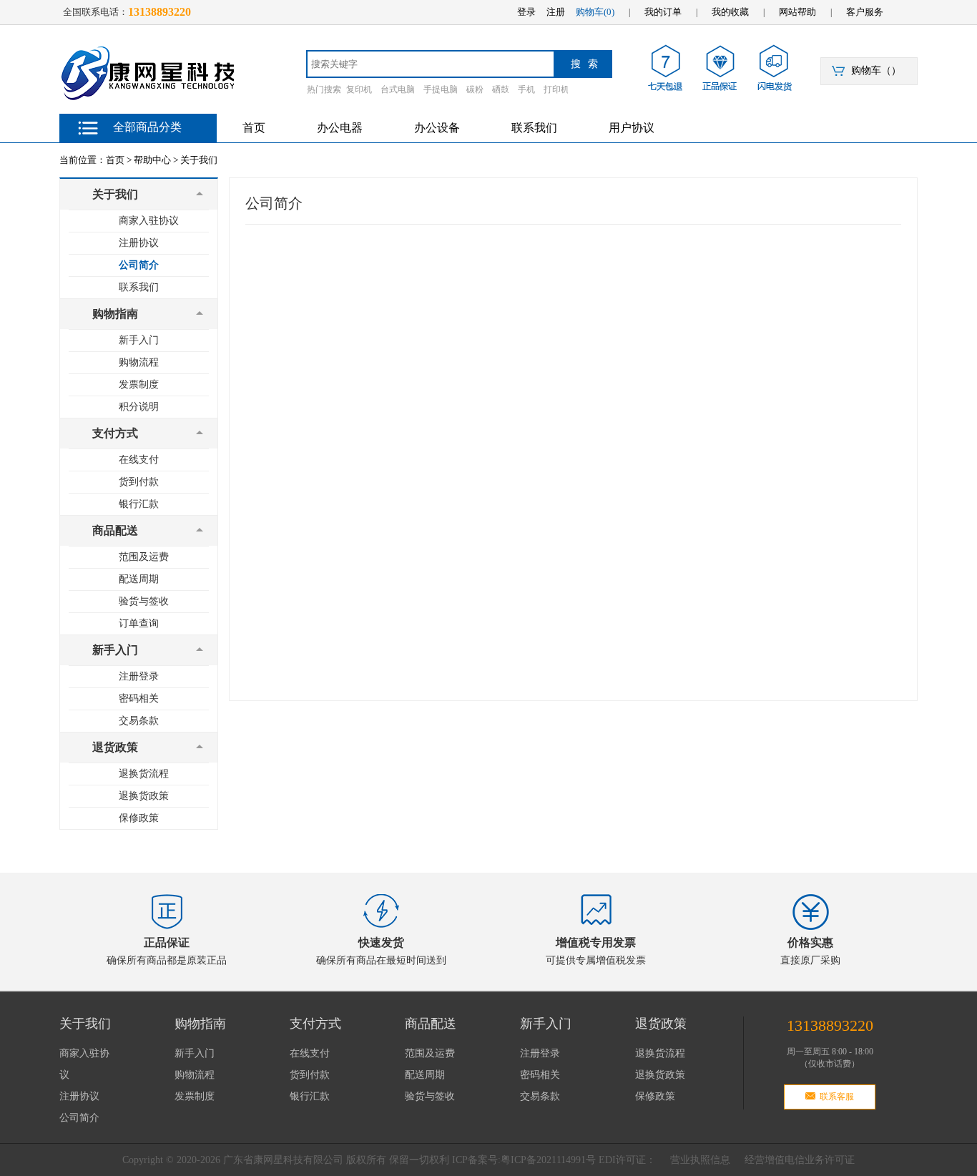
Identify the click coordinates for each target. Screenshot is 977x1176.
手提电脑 (440, 89)
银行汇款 (139, 504)
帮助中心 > (156, 160)
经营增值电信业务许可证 (800, 1160)
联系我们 (534, 128)
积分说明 (139, 406)
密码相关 (139, 698)
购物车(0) (595, 11)
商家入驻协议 (149, 220)
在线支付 (139, 459)
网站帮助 (797, 11)
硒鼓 (500, 89)
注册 (555, 11)
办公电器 (340, 128)
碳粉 (474, 89)
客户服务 (864, 11)
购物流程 (139, 362)
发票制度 (139, 384)
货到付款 (139, 481)
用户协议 (631, 128)
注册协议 (139, 242)
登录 (526, 11)
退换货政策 (144, 795)
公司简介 (139, 265)
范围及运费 (144, 557)
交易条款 (139, 720)
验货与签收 (144, 601)
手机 (526, 89)
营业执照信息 (700, 1160)
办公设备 (437, 128)
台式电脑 (398, 89)
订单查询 (139, 623)
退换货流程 (144, 773)
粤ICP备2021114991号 (548, 1160)
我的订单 (663, 11)
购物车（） (876, 70)
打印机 (556, 89)
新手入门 (139, 340)
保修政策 (139, 818)
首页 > (119, 160)
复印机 (359, 89)
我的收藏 (730, 11)
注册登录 (139, 676)
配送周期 (139, 579)
